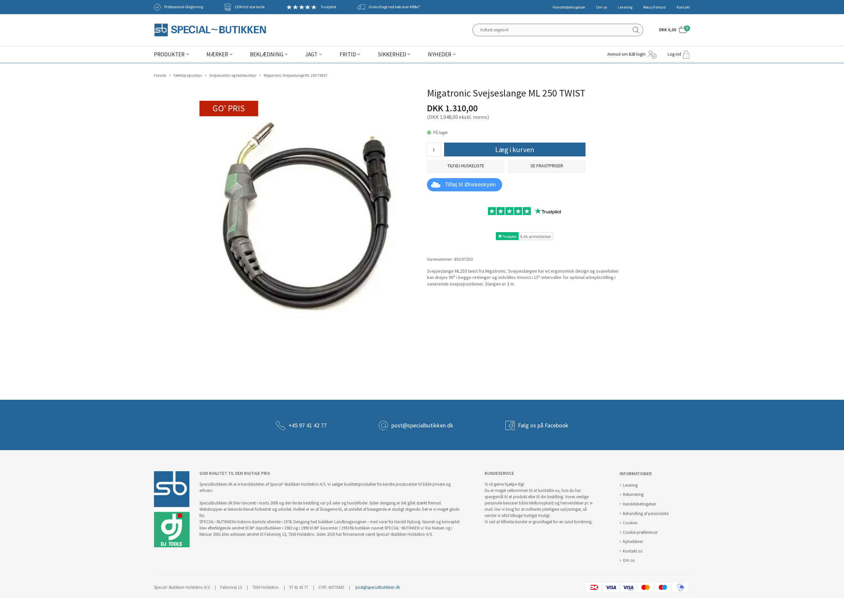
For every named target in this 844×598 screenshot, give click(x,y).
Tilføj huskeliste (465, 166)
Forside (160, 75)
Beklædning (266, 54)
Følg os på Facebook (543, 425)
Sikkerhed (392, 54)
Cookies (630, 522)
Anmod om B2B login (626, 54)
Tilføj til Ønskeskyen (470, 184)
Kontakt (683, 7)
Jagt (311, 54)
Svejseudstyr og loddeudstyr (232, 75)
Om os (601, 7)
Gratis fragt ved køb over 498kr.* (394, 7)
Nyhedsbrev (633, 541)
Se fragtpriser (546, 166)
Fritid (348, 54)
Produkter (169, 54)
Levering (625, 7)
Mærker (217, 54)
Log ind (674, 54)
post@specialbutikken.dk (422, 425)
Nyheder (439, 54)
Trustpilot (328, 7)
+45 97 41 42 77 (307, 425)
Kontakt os (632, 551)
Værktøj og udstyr (187, 75)
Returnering (633, 494)
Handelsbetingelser (569, 7)
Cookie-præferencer (640, 532)
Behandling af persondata (646, 513)
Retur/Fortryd (654, 7)
